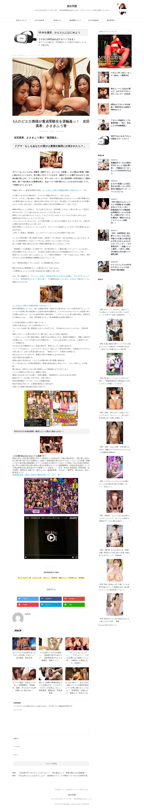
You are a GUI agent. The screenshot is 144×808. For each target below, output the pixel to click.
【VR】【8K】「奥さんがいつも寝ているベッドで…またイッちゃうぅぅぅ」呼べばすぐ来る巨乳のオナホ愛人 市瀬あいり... (114, 415)
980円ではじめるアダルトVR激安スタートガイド (121, 137)
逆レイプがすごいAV (24, 577)
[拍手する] (51, 589)
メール (17, 746)
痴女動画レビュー (75, 20)
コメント (18, 710)
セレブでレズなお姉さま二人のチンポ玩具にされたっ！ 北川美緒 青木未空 (24, 655)
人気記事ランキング (71, 789)
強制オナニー (62, 577)
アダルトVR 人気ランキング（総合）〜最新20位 (121, 74)
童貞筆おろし (73, 577)
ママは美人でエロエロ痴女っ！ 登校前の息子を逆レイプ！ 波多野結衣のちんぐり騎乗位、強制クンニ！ (50, 656)
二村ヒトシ (46, 577)
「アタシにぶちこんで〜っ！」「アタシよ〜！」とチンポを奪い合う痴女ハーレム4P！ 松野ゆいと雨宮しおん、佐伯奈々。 (77, 658)
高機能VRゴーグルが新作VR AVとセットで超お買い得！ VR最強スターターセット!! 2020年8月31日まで (121, 168)
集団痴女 (81, 577)
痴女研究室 (110, 20)
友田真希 (54, 577)
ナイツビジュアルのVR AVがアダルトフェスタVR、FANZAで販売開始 (121, 267)
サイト (16, 755)
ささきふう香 (36, 577)
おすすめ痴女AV (93, 20)
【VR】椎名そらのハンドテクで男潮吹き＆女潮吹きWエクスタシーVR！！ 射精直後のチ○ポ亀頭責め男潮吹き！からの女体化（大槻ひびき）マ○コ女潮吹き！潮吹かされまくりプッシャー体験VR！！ (121, 212)
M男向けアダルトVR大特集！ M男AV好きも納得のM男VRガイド (121, 107)
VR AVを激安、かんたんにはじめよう (59, 32)
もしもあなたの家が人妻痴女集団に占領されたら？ (62, 190)
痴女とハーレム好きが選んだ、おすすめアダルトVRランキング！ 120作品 (121, 91)
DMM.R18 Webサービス (110, 625)
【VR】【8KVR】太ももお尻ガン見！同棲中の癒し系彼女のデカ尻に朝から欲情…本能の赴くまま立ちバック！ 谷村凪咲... (114, 552)
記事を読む (45, 45)
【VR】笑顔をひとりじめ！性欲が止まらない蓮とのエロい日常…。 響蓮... (114, 620)
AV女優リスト (59, 789)
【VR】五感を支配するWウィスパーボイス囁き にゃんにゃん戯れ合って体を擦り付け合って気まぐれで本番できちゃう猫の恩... (114, 346)
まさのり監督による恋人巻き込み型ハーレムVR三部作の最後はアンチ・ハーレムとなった (121, 188)
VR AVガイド (57, 20)
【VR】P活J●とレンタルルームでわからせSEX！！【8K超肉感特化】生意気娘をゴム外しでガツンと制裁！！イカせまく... (114, 380)
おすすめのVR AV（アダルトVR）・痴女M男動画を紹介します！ (72, 799)
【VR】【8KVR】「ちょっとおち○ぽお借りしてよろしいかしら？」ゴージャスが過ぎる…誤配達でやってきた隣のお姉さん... (114, 518)
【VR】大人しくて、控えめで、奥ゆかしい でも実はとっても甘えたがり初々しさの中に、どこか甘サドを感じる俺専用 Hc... (114, 312)
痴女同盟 (72, 6)
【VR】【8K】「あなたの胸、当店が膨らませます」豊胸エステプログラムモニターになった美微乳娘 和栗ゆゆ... (114, 449)
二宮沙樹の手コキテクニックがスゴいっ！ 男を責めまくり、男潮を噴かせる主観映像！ (52, 773)
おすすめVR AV (39, 20)
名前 (16, 738)
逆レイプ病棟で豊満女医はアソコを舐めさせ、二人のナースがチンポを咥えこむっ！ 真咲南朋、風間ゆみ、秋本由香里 (52, 688)
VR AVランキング (21, 20)
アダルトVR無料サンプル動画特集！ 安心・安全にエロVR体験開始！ (121, 123)
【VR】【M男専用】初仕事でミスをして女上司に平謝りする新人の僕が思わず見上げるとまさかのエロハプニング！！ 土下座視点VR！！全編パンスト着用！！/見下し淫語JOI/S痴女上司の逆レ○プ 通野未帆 (121, 243)
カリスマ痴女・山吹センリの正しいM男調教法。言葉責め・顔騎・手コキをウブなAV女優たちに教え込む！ (24, 686)
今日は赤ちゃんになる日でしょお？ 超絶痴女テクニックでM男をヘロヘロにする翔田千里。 (54, 776)
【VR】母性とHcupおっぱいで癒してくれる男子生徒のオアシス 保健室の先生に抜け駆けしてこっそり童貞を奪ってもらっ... (114, 587)
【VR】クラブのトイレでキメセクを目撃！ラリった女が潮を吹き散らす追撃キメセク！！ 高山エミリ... (114, 484)
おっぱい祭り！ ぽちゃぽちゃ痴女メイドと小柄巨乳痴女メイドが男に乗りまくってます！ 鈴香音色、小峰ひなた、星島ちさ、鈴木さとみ (77, 688)
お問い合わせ (83, 789)
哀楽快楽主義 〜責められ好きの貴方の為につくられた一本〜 (36, 475)
